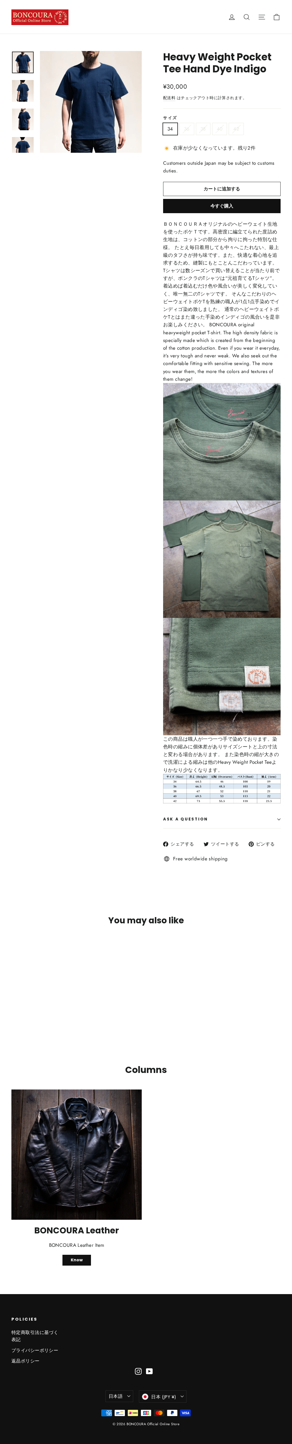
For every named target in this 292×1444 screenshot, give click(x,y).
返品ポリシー (25, 1361)
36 (187, 128)
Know (77, 1260)
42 (236, 128)
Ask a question (185, 819)
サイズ (170, 118)
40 (220, 128)
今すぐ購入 (221, 206)
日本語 (116, 1396)
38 (203, 128)
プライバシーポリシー (34, 1350)
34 (170, 128)
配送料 (169, 98)
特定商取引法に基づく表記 (34, 1336)
